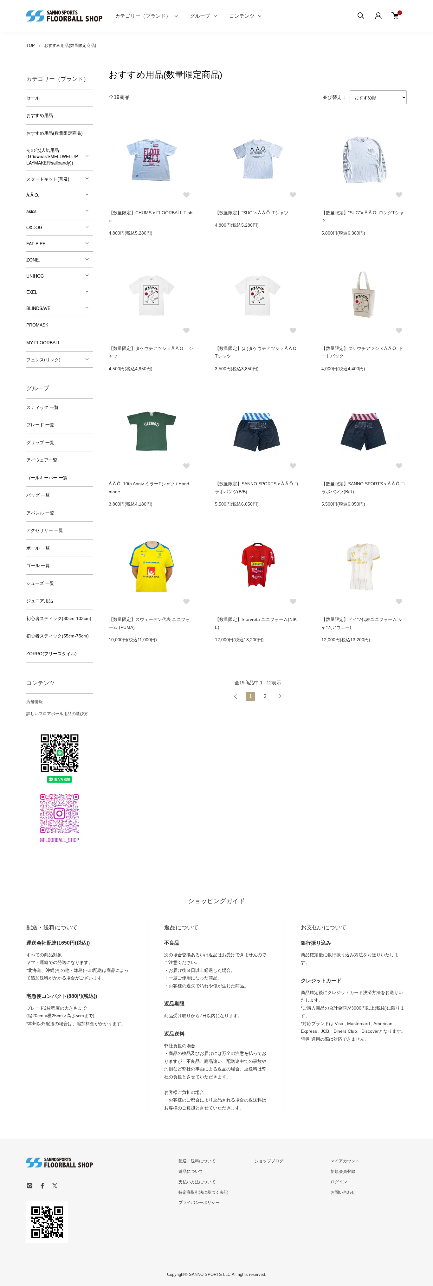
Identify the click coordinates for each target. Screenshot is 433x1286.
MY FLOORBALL (43, 342)
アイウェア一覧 (41, 459)
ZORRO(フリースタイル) (51, 653)
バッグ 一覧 (38, 495)
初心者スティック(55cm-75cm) (57, 635)
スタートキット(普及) (47, 179)
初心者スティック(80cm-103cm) (58, 618)
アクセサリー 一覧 (44, 530)
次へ (279, 696)
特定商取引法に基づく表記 (203, 1192)
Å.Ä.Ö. (32, 195)
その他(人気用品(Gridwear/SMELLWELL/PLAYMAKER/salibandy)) (52, 156)
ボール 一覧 (38, 548)
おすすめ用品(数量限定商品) (70, 45)
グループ (200, 15)
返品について (190, 1171)
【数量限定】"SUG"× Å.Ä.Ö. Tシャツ (251, 212)
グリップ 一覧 (40, 442)
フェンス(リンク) (43, 359)
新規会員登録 (343, 1171)
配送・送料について (197, 1161)
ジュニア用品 (39, 600)
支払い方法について (197, 1181)
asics (31, 211)
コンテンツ (242, 15)
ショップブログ (269, 1161)
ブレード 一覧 (40, 424)
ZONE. (33, 259)
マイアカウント (345, 1161)
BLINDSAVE (38, 308)
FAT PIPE (35, 243)
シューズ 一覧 (40, 583)
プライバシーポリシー (199, 1202)
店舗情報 (34, 701)
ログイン (339, 1181)
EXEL (31, 292)
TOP (30, 45)
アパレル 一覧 (40, 512)
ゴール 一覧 (38, 565)
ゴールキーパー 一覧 (47, 477)
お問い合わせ (343, 1192)
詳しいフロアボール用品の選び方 (57, 713)
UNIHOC (35, 276)
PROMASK (37, 324)
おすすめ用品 (39, 115)
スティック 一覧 (42, 407)
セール (33, 97)
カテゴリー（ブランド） (143, 15)
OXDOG (34, 227)
